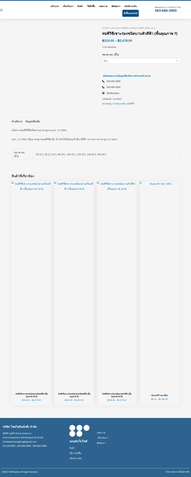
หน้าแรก (55, 6)
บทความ (103, 6)
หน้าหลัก (105, 28)
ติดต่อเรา (116, 6)
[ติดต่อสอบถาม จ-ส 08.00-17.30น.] (150, 9)
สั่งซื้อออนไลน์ (130, 13)
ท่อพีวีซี (130, 103)
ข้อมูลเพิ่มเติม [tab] (32, 121)
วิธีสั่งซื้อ (91, 6)
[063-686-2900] (111, 87)
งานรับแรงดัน (115, 28)
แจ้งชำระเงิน (130, 6)
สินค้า (80, 6)
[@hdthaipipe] (110, 93)
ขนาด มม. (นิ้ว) (110, 54)
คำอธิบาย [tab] (17, 121)
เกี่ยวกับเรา (68, 6)
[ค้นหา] (141, 9)
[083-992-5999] (111, 81)
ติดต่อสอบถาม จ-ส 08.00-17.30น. (168, 7)
